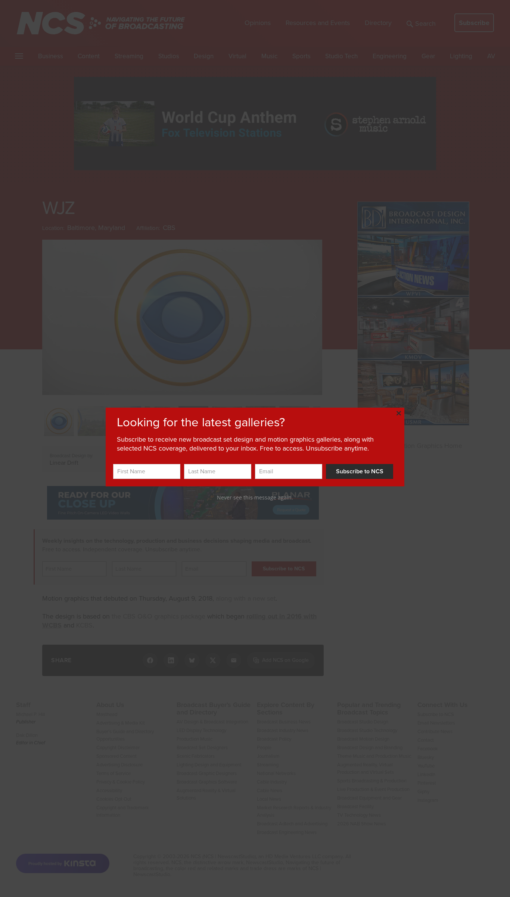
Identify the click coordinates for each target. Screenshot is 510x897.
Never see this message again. (255, 497)
